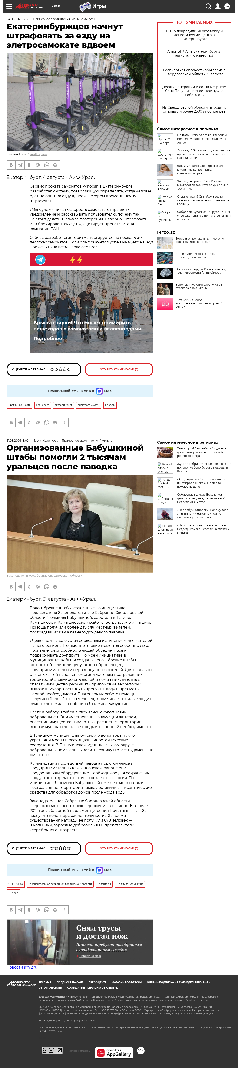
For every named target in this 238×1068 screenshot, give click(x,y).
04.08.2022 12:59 (18, 19)
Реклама (45, 982)
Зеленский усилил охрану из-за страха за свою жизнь (199, 286)
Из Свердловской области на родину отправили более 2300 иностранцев (194, 109)
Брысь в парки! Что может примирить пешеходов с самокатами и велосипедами (87, 326)
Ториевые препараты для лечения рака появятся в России (200, 240)
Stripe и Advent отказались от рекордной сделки (195, 255)
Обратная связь (50, 987)
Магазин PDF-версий (127, 982)
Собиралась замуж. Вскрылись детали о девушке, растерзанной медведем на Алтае (201, 498)
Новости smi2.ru (22, 967)
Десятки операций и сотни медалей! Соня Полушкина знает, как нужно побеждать (194, 91)
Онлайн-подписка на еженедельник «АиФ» (178, 982)
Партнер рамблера (79, 1050)
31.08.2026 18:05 (18, 440)
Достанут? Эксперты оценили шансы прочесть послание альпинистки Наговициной (204, 154)
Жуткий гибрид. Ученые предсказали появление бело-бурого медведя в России (204, 467)
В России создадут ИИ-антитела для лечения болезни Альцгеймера (202, 271)
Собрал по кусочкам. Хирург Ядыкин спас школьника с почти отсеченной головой (204, 215)
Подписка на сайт (70, 982)
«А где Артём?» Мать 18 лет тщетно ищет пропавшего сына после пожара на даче (202, 482)
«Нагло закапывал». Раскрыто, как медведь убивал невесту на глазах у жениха (203, 529)
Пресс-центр (97, 982)
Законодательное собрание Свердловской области (44, 575)
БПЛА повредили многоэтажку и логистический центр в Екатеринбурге (194, 35)
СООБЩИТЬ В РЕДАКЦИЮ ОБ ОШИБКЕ (92, 987)
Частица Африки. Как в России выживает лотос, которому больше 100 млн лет (202, 184)
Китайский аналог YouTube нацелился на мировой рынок (199, 303)
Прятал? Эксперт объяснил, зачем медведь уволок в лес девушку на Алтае (202, 138)
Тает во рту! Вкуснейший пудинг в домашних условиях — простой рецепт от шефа (202, 452)
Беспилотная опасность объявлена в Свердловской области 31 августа (194, 72)
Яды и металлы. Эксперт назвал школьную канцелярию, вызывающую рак (200, 169)
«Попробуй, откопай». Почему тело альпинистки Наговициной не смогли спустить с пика (202, 513)
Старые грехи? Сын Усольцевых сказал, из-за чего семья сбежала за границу (203, 200)
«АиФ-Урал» (38, 154)
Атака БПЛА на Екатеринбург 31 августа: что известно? (194, 54)
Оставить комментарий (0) (119, 369)
